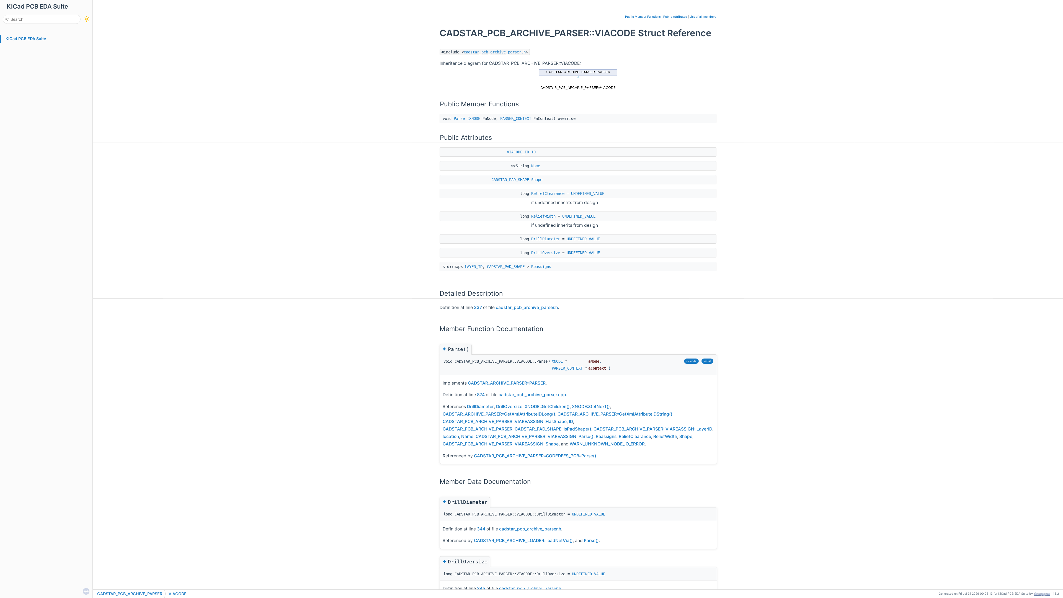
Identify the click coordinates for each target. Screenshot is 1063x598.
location (451, 436)
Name (535, 166)
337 (478, 307)
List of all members (703, 17)
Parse (459, 118)
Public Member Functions (643, 17)
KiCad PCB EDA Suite (26, 38)
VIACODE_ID (518, 152)
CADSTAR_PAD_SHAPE (510, 179)
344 (481, 529)
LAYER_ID (474, 266)
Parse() (591, 540)
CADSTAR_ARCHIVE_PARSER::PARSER (507, 383)
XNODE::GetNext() (591, 406)
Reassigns (541, 266)
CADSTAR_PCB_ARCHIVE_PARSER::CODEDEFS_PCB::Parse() (535, 455)
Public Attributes (675, 17)
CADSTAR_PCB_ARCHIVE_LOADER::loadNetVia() (523, 540)
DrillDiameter (545, 239)
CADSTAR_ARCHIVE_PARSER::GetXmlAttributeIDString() (615, 414)
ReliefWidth (543, 216)
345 (481, 588)
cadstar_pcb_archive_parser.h (495, 52)
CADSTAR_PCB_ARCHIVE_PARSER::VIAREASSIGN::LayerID (653, 429)
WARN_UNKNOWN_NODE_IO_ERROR (607, 444)
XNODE (474, 118)
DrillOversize (545, 253)
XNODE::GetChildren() (547, 406)
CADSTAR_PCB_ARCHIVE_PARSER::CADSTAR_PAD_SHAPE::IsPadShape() (517, 429)
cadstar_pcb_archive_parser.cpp (532, 394)
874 (481, 394)
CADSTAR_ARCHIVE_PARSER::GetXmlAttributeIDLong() (499, 414)
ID (533, 152)
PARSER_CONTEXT (515, 118)
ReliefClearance (547, 193)
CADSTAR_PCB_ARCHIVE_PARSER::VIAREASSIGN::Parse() (535, 436)
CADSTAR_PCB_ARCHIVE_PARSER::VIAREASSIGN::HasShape (505, 421)
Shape (536, 179)
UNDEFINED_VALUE (587, 193)
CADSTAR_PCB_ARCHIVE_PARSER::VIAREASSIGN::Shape (501, 444)
